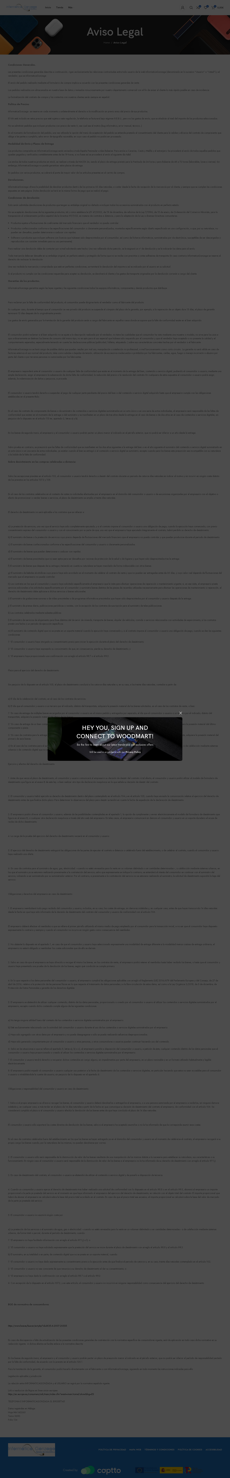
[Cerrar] (180, 713)
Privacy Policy (133, 752)
